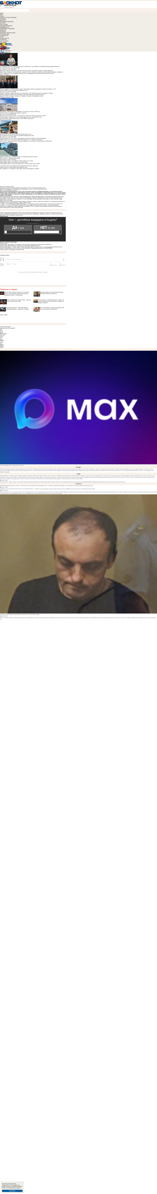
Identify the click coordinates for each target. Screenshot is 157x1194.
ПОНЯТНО (12, 1191)
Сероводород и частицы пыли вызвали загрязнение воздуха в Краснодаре (17, 475)
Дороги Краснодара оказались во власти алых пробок (45, 475)
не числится (58, 212)
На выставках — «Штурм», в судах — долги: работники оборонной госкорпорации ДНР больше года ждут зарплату (25, 481)
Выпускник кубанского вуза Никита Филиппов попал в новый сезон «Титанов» (114, 477)
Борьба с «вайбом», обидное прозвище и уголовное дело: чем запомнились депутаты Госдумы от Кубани (26, 93)
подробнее (12, 328)
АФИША (2, 16)
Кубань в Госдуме (4, 74)
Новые (2, 264)
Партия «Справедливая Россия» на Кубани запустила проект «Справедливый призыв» (21, 248)
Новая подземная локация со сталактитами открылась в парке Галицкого (64, 478)
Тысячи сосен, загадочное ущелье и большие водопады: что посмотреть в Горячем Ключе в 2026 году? (26, 141)
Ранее (14, 264)
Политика (2, 186)
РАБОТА (9, 44)
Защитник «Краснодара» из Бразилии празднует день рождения (92, 470)
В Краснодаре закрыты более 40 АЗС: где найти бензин (14, 162)
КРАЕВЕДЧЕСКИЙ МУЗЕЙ (6, 21)
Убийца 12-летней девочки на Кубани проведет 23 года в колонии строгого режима (19, 614)
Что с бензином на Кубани (6, 142)
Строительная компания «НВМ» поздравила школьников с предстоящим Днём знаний (60, 470)
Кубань (2, 249)
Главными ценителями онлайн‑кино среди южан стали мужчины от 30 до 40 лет (110, 617)
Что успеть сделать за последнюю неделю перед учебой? (83, 488)
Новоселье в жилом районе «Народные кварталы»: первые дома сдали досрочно (40, 477)
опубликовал (14, 212)
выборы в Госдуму (8, 249)
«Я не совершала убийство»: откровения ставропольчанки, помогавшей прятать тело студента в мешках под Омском (25, 617)
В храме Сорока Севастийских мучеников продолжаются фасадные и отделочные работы (76, 475)
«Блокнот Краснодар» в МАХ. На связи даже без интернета (12, 465)
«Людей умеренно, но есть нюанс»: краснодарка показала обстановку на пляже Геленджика (23, 138)
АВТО (1, 14)
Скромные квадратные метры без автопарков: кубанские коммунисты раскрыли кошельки (22, 94)
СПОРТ (2, 37)
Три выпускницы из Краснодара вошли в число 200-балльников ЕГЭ (17, 118)
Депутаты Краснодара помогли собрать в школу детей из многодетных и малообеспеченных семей (28, 478)
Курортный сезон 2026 (5, 120)
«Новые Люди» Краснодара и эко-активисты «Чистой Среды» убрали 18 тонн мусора (21, 244)
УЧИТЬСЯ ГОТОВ (8, 45)
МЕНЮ (1, 13)
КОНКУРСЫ (3, 20)
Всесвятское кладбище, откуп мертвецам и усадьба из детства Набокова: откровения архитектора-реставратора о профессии (31, 72)
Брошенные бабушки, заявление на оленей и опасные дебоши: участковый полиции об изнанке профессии (26, 70)
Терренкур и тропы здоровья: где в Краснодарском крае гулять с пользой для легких (24, 470)
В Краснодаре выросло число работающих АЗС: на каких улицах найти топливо (20, 163)
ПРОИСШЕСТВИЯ (4, 34)
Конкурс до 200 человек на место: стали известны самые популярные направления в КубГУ (23, 115)
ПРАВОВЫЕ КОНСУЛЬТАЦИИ (7, 32)
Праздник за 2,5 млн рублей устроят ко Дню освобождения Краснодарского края (77, 485)
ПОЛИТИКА (3, 31)
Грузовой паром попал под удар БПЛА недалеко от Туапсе (13, 493)
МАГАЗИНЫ (8, 50)
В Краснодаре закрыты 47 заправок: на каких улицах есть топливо (16, 160)
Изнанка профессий (5, 52)
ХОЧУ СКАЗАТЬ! (4, 41)
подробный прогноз (4, 328)
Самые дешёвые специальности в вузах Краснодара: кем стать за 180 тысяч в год (20, 117)
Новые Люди (21, 249)
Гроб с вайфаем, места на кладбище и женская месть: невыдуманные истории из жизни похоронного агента (27, 73)
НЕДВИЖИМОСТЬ (4, 27)
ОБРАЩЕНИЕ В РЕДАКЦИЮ (7, 28)
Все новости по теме (5, 69)
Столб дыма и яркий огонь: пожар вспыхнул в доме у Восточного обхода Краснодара (67, 481)
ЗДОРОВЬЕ (3, 19)
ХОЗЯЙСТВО (3, 39)
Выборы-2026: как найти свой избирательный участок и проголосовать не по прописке (45, 493)
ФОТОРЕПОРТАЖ (4, 38)
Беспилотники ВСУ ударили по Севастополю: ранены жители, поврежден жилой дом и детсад (77, 477)
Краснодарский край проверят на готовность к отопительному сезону (16, 485)
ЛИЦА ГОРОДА (4, 24)
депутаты (15, 249)
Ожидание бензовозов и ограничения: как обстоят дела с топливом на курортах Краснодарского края (71, 617)
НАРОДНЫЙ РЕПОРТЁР (6, 25)
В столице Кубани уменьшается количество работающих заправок (121, 470)
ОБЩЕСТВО (3, 30)
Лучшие (8, 264)
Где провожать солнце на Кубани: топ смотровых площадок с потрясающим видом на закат (114, 475)
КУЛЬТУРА (2, 23)
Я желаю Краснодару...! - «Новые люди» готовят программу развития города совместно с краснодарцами (26, 247)
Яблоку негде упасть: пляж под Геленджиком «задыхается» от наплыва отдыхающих (21, 139)
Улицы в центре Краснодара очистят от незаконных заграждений (45, 485)
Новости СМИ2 (3, 314)
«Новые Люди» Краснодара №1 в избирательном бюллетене (15, 245)
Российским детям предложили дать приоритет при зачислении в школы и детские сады (107, 481)
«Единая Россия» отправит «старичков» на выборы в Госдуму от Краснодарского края (21, 96)
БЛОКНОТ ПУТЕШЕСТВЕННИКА (8, 17)
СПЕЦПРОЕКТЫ (4, 35)
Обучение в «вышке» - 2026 (7, 97)
